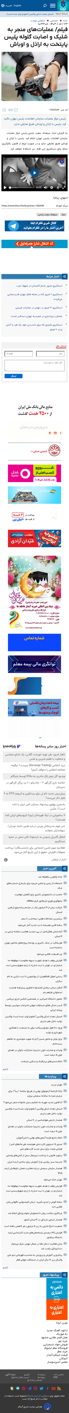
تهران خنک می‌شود (53, 1179)
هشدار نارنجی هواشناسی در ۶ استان (44, 1120)
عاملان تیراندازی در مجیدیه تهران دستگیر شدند (36, 316)
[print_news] (4, 110)
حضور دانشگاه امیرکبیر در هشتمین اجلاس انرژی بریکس (34, 998)
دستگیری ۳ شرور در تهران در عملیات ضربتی (38, 307)
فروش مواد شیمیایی (55, 1344)
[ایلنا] (63, 5)
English (17, 5)
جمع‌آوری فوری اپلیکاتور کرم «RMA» (44, 901)
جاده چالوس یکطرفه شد (50, 876)
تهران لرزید (56, 1084)
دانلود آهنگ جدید (57, 1330)
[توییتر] (41, 1389)
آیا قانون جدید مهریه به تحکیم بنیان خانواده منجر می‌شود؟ (32, 1102)
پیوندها (41, 1377)
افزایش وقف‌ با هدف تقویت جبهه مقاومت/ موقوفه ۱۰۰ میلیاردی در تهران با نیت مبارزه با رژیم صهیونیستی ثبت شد (27, 14)
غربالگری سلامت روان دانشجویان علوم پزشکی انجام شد (35, 1213)
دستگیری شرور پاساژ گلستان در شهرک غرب (39, 286)
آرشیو (5, 1069)
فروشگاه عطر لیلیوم (56, 1348)
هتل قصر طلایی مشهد (54, 1337)
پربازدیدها (50, 1076)
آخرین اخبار (49, 868)
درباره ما (41, 1374)
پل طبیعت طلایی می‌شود (49, 954)
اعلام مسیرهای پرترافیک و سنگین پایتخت (41, 1061)
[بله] (17, 1389)
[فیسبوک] (47, 1389)
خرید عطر (62, 1351)
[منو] (52, 5)
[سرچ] (45, 5)
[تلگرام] (28, 1389)
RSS (56, 1377)
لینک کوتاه (62, 206)
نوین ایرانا (62, 1323)
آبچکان (63, 1358)
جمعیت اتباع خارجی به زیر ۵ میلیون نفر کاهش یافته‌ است (33, 1226)
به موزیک (62, 1334)
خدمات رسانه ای (34, 1380)
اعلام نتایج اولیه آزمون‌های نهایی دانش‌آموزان (39, 1137)
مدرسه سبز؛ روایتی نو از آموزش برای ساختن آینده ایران (34, 1161)
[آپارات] (23, 1388)
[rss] (58, 1389)
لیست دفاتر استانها (20, 1377)
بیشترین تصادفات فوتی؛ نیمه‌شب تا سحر (41, 918)
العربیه (8, 5)
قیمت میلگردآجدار (57, 1355)
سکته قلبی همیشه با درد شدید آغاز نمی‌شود (40, 925)
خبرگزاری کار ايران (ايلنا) (38, 1395)
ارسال (13, 376)
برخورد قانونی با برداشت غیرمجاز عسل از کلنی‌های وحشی (34, 1155)
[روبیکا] (11, 1389)
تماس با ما (59, 1374)
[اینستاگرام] (34, 1389)
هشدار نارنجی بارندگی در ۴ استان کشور (43, 1219)
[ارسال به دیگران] (16, 110)
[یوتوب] (53, 1389)
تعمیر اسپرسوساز (57, 1362)
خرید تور (63, 1341)
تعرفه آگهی (10, 1374)
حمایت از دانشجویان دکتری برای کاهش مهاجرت (38, 894)
